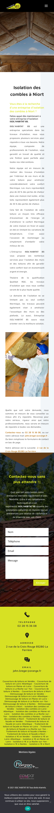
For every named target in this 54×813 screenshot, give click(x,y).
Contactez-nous (13, 432)
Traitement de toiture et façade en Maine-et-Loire (25, 725)
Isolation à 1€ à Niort (39, 744)
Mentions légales (27, 752)
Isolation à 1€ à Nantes (15, 744)
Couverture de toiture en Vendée (19, 681)
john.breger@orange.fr (36, 435)
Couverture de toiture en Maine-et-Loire (27, 684)
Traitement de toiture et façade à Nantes (26, 731)
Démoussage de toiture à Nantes (19, 704)
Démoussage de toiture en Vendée (27, 694)
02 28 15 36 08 (33, 432)
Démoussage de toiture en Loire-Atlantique (26, 696)
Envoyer (41, 582)
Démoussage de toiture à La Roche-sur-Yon (26, 701)
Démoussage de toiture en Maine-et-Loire (26, 698)
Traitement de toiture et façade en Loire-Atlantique (27, 722)
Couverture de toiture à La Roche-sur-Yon (26, 687)
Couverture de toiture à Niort (36, 691)
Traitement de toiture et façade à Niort (26, 734)
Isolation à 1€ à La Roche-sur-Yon (30, 741)
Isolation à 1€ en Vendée (18, 736)
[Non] (50, 802)
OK (27, 808)
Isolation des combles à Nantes (24, 716)
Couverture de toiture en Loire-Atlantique (28, 682)
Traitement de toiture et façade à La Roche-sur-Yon (28, 727)
